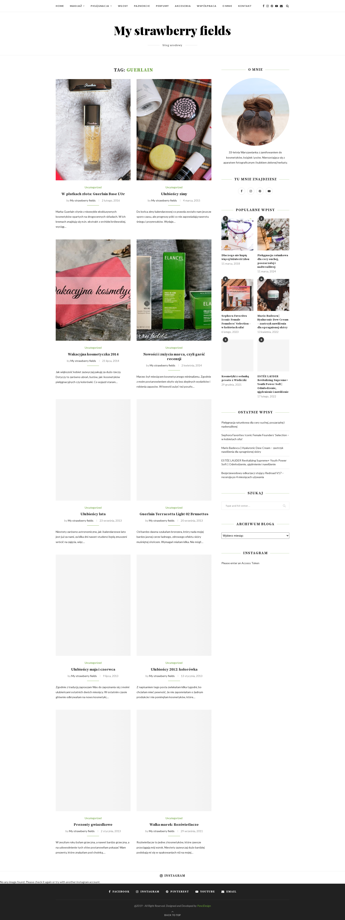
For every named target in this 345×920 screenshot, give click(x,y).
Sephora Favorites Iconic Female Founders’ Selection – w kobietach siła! (236, 321)
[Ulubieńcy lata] (93, 449)
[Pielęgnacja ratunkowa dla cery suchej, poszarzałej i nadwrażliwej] (273, 234)
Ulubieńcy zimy (174, 194)
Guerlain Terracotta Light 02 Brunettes (174, 514)
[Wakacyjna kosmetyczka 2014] (93, 290)
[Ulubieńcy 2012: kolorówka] (174, 605)
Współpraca (206, 5)
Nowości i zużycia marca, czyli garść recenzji (174, 356)
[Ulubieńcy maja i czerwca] (93, 605)
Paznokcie (142, 5)
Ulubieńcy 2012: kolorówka (174, 669)
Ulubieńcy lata (93, 514)
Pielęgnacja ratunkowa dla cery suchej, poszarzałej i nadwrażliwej (272, 261)
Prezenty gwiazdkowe (93, 824)
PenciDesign (204, 905)
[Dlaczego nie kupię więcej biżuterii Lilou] (237, 234)
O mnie (227, 5)
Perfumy (162, 5)
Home (60, 5)
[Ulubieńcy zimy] (174, 129)
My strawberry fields (83, 200)
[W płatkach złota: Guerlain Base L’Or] (93, 129)
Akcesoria (183, 5)
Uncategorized (93, 187)
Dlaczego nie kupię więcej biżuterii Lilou (235, 257)
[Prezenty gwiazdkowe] (93, 760)
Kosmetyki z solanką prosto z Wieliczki (235, 378)
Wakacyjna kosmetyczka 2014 (93, 354)
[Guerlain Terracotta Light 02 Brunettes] (174, 449)
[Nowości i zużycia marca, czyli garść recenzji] (174, 290)
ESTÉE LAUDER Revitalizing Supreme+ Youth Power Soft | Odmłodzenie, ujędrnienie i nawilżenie (272, 384)
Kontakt (245, 5)
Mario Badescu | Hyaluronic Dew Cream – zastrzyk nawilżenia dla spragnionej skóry (272, 321)
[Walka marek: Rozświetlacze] (174, 760)
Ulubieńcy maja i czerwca (93, 669)
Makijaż (76, 5)
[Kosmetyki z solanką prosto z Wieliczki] (237, 355)
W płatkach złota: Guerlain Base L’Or (93, 194)
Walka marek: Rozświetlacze (174, 824)
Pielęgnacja (100, 5)
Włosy (123, 5)
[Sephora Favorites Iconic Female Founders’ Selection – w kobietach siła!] (237, 295)
